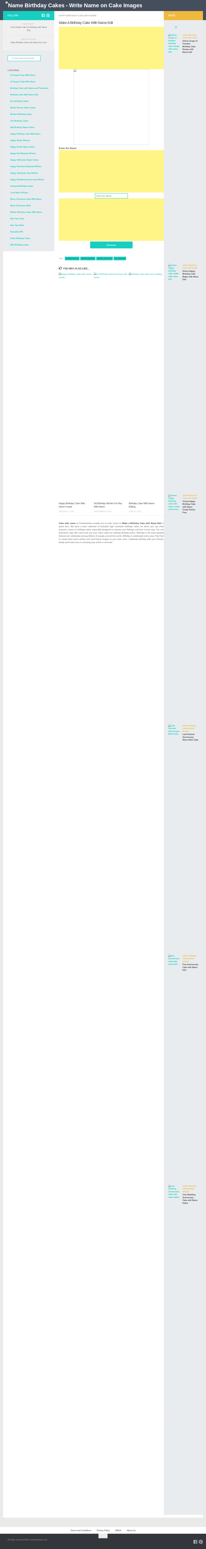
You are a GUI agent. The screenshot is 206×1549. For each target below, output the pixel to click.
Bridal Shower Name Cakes (23, 108)
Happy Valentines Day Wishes (24, 173)
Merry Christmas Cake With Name (25, 199)
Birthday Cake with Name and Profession (29, 88)
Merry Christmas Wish (20, 205)
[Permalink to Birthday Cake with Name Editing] (146, 386)
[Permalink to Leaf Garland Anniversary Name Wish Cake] (174, 837)
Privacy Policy (103, 1530)
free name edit (120, 258)
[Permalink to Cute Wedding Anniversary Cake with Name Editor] (174, 1298)
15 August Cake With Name (22, 82)
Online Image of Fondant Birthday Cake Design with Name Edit (189, 46)
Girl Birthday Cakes (19, 121)
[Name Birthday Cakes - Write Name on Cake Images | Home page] (74, 6)
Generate (111, 245)
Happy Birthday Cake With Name (78, 15)
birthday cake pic (72, 258)
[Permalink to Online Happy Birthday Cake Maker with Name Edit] (174, 377)
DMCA (118, 1530)
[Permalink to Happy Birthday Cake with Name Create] (76, 386)
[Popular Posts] (190, 28)
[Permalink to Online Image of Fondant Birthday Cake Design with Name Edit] (174, 147)
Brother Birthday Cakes (21, 114)
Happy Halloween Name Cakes (24, 160)
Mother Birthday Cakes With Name (26, 212)
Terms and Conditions (80, 1530)
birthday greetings (87, 258)
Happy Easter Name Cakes (22, 147)
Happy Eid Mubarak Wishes (23, 153)
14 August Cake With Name (22, 75)
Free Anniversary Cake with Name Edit (190, 967)
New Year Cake (17, 218)
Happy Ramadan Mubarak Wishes (25, 166)
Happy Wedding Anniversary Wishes (27, 179)
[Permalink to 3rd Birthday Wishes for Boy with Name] (111, 386)
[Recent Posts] (175, 28)
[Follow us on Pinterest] (48, 15)
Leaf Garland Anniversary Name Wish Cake (190, 737)
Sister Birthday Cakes (20, 238)
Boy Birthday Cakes (19, 101)
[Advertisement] (111, 48)
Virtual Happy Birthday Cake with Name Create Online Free (188, 507)
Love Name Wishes (19, 192)
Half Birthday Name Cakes (22, 127)
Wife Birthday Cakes (19, 245)
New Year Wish (17, 225)
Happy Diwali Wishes (20, 140)
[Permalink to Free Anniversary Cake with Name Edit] (174, 1068)
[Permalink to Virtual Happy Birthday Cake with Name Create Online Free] (174, 607)
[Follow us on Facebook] (43, 15)
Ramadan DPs (16, 232)
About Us (131, 1530)
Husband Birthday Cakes (21, 186)
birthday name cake (104, 258)
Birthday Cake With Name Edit (24, 95)
